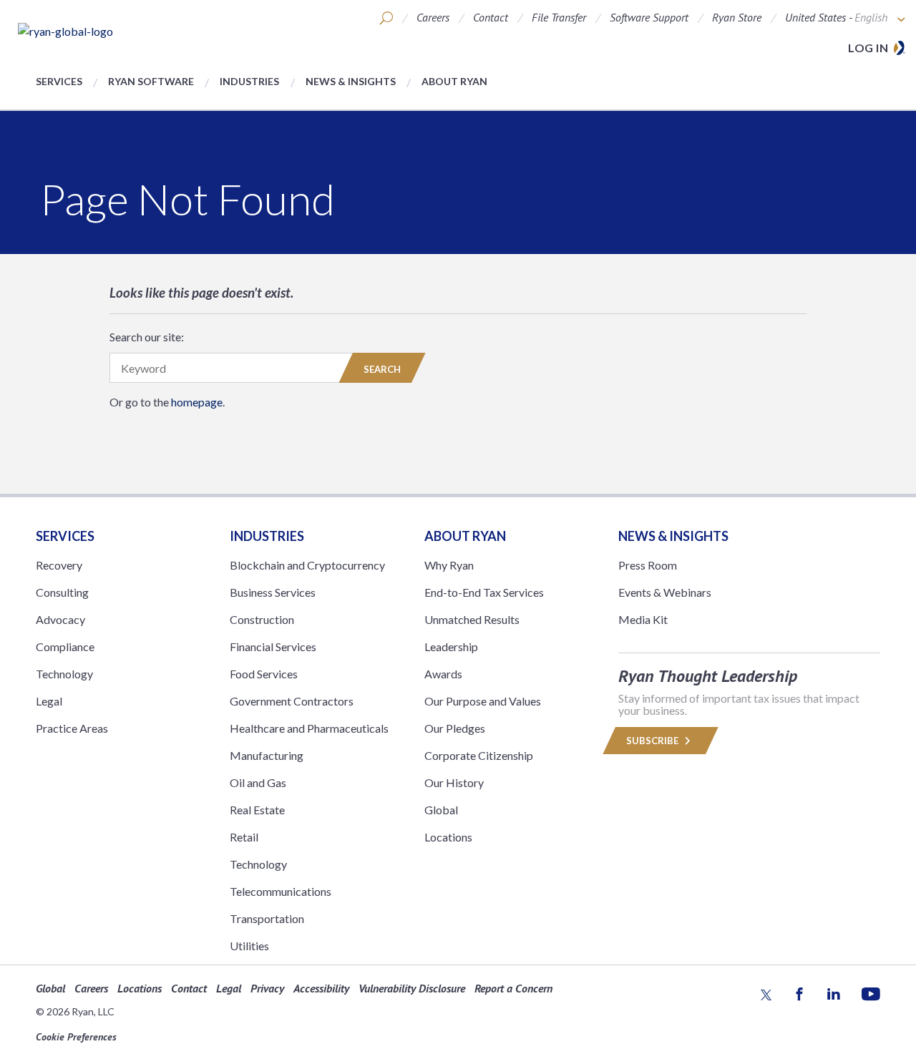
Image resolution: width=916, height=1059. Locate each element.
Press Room (647, 565)
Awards (443, 673)
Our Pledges (454, 728)
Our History (454, 782)
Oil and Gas (258, 782)
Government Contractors (292, 701)
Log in (868, 47)
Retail (244, 837)
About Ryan (454, 81)
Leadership (451, 646)
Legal (49, 701)
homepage (197, 402)
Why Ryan (449, 565)
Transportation (267, 918)
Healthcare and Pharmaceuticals (309, 728)
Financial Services (273, 646)
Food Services (264, 673)
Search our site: (146, 336)
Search (382, 369)
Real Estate (257, 809)
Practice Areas (72, 728)
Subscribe (653, 740)
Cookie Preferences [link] (76, 1036)
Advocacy (60, 619)
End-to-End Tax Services (484, 592)
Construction (262, 619)
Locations (448, 837)
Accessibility (321, 988)
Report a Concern (513, 988)
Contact (490, 17)
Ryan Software (151, 81)
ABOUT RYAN (465, 536)
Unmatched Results (472, 619)
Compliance (65, 646)
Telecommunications (280, 891)
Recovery (59, 565)
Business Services (273, 592)
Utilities (249, 945)
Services (59, 81)
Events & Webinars (664, 592)
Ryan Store (736, 17)
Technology (64, 673)
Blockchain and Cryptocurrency (307, 565)
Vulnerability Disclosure (412, 988)
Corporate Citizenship (478, 755)
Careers (432, 17)
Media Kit (643, 619)
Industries (249, 81)
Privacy (267, 988)
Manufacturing (266, 755)
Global (441, 809)
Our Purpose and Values (482, 701)
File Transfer (559, 17)
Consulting (62, 592)
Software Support (649, 17)
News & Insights (351, 81)
